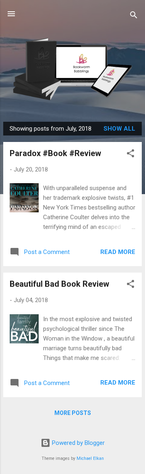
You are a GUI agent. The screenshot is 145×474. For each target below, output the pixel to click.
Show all (119, 128)
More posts (72, 413)
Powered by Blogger (77, 442)
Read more (117, 252)
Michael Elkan (90, 458)
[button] (130, 154)
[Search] (134, 16)
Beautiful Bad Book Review (59, 284)
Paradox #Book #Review (55, 153)
